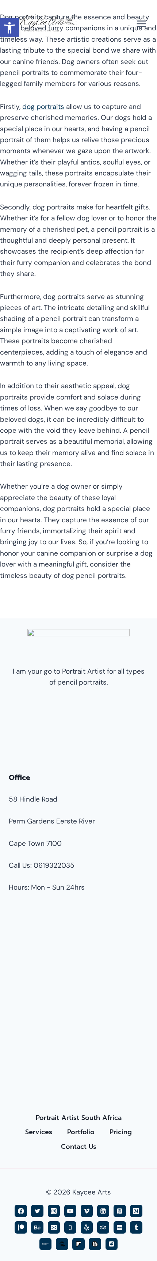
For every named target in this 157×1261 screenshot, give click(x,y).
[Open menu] (141, 23)
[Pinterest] (120, 1211)
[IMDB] (120, 1227)
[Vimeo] (87, 1211)
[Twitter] (37, 1211)
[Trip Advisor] (103, 1227)
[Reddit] (112, 1244)
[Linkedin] (103, 1211)
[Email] (54, 1227)
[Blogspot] (95, 1244)
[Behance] (37, 1227)
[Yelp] (87, 1227)
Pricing (121, 1132)
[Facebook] (21, 1211)
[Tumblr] (136, 1227)
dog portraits (43, 106)
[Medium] (136, 1211)
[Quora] (62, 1244)
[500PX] (45, 1244)
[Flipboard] (78, 1244)
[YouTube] (70, 1211)
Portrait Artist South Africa (79, 1118)
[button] (9, 27)
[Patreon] (21, 1227)
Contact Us (78, 1146)
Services (38, 1132)
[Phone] (70, 1227)
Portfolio (81, 1132)
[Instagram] (54, 1211)
